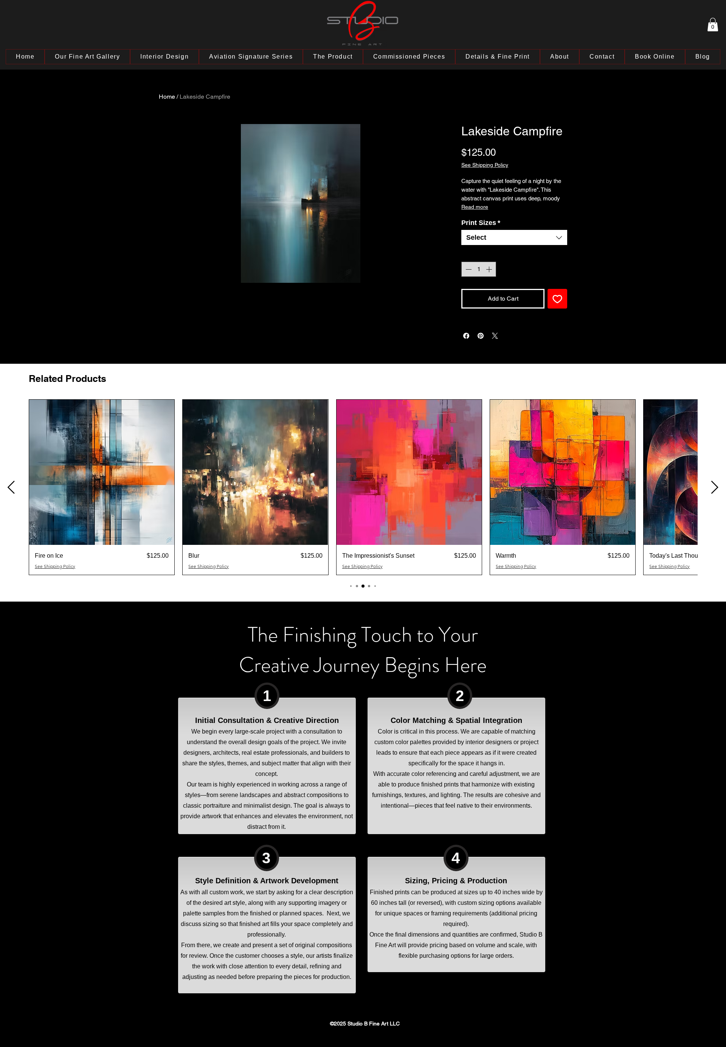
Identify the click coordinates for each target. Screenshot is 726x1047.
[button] (712, 24)
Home (167, 96)
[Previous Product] (11, 487)
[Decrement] (467, 269)
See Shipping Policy (484, 165)
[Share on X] (495, 335)
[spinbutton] (478, 269)
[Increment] (489, 269)
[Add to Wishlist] (557, 299)
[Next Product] (715, 487)
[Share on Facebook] (466, 335)
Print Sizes (480, 222)
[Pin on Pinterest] (480, 335)
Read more (474, 207)
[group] (363, 487)
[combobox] (514, 237)
